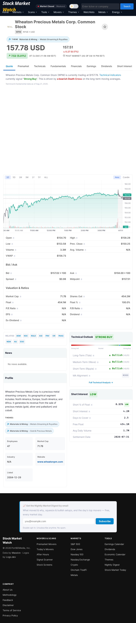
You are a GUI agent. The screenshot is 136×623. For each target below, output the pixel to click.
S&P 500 (75, 544)
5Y (39, 177)
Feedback (8, 600)
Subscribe (105, 521)
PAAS (61, 336)
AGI (40, 336)
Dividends (110, 549)
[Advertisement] (68, 130)
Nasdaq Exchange (80, 559)
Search (127, 6)
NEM (9, 341)
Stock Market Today (115, 570)
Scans (31, 12)
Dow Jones (76, 549)
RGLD (33, 336)
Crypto (74, 564)
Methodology (10, 595)
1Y (33, 177)
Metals (101, 12)
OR (54, 336)
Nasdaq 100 (77, 554)
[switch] (74, 6)
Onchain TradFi (79, 570)
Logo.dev (11, 557)
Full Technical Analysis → (101, 382)
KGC (26, 336)
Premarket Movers (46, 544)
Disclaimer (8, 605)
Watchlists (88, 12)
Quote (9, 66)
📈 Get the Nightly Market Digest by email (45, 505)
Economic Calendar (115, 554)
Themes (72, 12)
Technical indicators (110, 75)
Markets (17, 12)
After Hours (43, 554)
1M (20, 177)
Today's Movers (45, 549)
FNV (47, 336)
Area (117, 177)
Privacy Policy (10, 615)
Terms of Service (12, 610)
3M (27, 177)
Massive (16, 552)
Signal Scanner (45, 559)
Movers (58, 12)
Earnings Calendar (114, 544)
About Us (7, 589)
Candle (126, 177)
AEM (18, 336)
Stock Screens (44, 564)
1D (7, 177)
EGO (22, 341)
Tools (44, 12)
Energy (116, 12)
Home (5, 12)
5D (14, 177)
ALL (46, 177)
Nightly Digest (112, 564)
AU (15, 341)
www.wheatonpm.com (50, 461)
